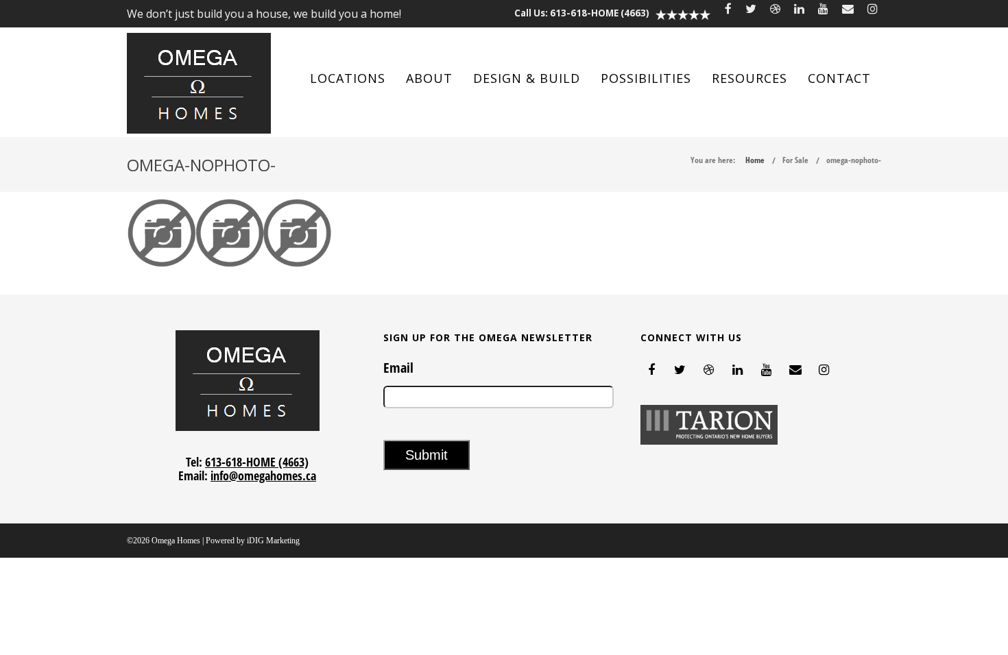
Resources (749, 78)
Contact (839, 78)
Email (398, 368)
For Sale (795, 160)
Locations (347, 78)
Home (755, 160)
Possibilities (646, 78)
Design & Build (526, 78)
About (429, 78)
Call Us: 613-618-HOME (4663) (581, 13)
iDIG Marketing (273, 540)
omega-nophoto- (853, 160)
